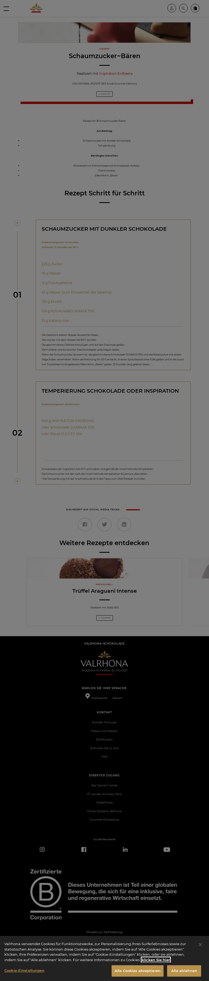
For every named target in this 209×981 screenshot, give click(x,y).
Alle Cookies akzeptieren (138, 970)
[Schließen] (200, 945)
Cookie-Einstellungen (24, 970)
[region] (104, 958)
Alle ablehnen (184, 970)
